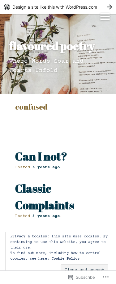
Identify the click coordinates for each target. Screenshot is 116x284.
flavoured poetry (52, 45)
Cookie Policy (65, 259)
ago (46, 167)
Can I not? (41, 156)
